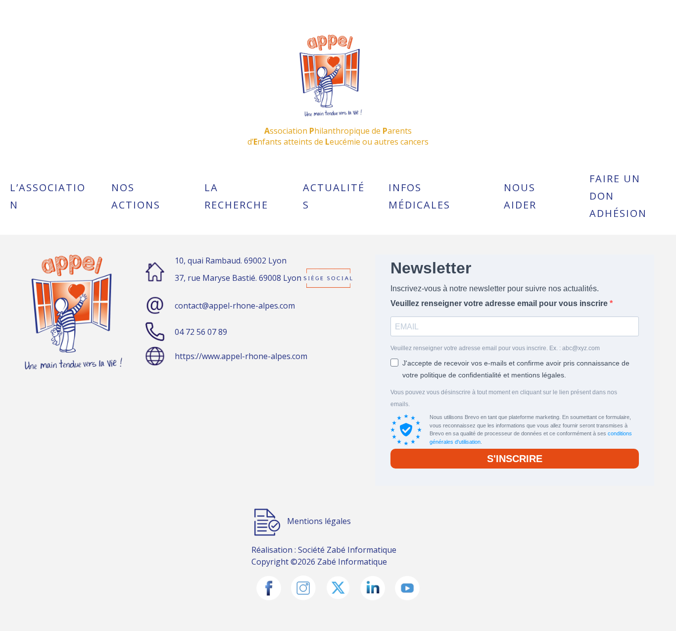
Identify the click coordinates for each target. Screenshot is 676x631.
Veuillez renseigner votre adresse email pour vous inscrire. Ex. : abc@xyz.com (495, 348)
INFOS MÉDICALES (419, 196)
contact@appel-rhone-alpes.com (235, 305)
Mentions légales (319, 521)
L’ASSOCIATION (48, 196)
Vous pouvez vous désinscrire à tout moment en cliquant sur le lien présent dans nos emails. (503, 398)
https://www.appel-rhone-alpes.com (241, 356)
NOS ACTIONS (135, 196)
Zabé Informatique (361, 549)
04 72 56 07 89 (201, 331)
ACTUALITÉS (334, 196)
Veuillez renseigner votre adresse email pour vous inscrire (500, 303)
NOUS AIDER (520, 196)
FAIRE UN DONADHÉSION (618, 196)
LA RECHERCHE (236, 196)
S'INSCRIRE (514, 458)
